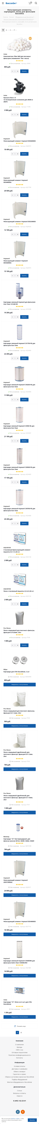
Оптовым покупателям (19, 1052)
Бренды (19, 1047)
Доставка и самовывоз (19, 1069)
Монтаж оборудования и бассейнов (19, 1082)
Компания (19, 1041)
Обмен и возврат (19, 1072)
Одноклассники (23, 1112)
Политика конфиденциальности (19, 1055)
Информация (19, 1062)
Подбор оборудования (19, 1079)
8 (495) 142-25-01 (19, 1101)
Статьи (19, 1091)
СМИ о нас (19, 1050)
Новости (19, 1096)
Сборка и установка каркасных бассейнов (19, 1077)
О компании (19, 1044)
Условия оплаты (19, 1066)
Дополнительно (19, 1087)
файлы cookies (15, 1118)
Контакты (19, 1058)
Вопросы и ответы (19, 1093)
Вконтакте (18, 1112)
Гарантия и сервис (19, 1074)
